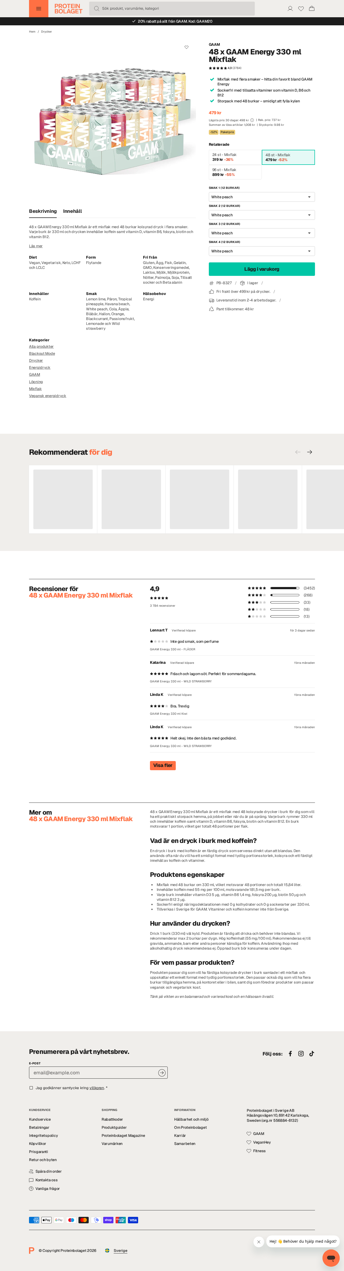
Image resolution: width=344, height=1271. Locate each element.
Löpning (36, 381)
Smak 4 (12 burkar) (224, 242)
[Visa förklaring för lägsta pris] (252, 120)
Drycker (46, 31)
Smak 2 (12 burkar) (224, 206)
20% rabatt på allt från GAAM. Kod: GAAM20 (175, 21)
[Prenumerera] (162, 1072)
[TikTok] (312, 1053)
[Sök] (97, 8)
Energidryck (40, 367)
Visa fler (163, 765)
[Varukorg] (312, 8)
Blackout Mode (42, 353)
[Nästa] (309, 452)
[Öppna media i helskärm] (112, 121)
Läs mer (36, 246)
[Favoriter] (301, 8)
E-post (35, 1063)
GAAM (214, 44)
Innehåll (72, 211)
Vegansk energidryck (47, 395)
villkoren (96, 1087)
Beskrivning (43, 211)
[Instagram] (301, 1053)
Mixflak (35, 388)
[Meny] (38, 8)
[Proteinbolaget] (69, 8)
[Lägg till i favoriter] (187, 47)
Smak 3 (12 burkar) (224, 224)
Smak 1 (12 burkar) (224, 188)
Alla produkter (41, 346)
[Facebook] (290, 1053)
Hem (32, 31)
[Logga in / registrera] (290, 8)
